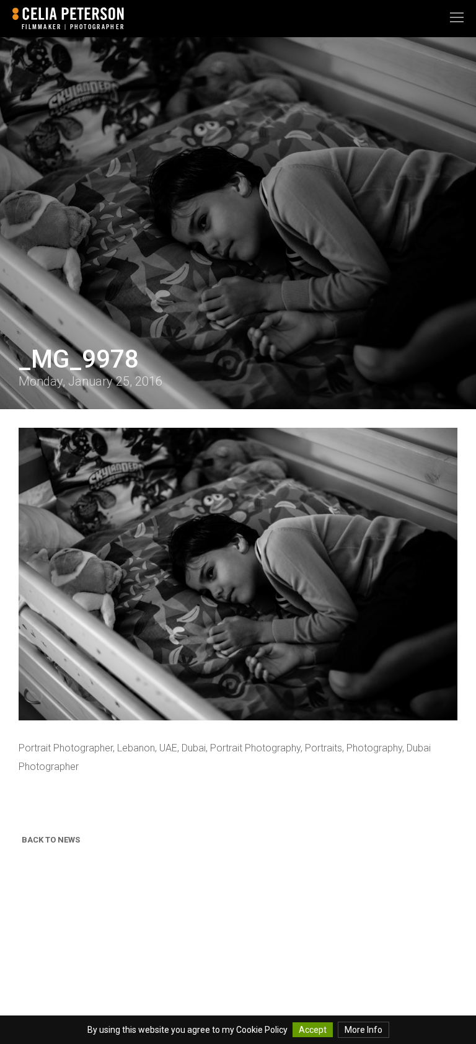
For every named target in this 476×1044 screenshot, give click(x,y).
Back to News (51, 839)
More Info (363, 1030)
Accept (313, 1030)
